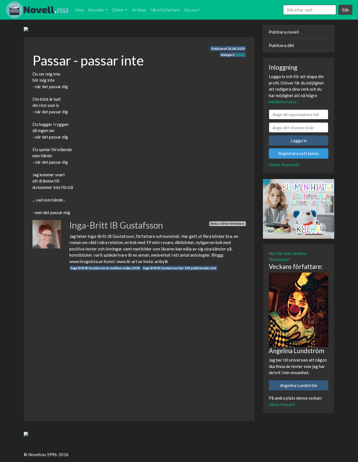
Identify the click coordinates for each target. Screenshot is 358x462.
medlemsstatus (282, 101)
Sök (345, 9)
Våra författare (165, 9)
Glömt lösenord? (284, 164)
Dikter (118, 9)
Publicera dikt (281, 45)
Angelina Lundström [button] (298, 385)
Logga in (299, 140)
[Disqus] (139, 341)
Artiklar (139, 9)
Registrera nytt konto (298, 153)
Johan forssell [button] (282, 404)
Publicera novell (284, 31)
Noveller (96, 9)
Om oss (191, 9)
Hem (79, 9)
